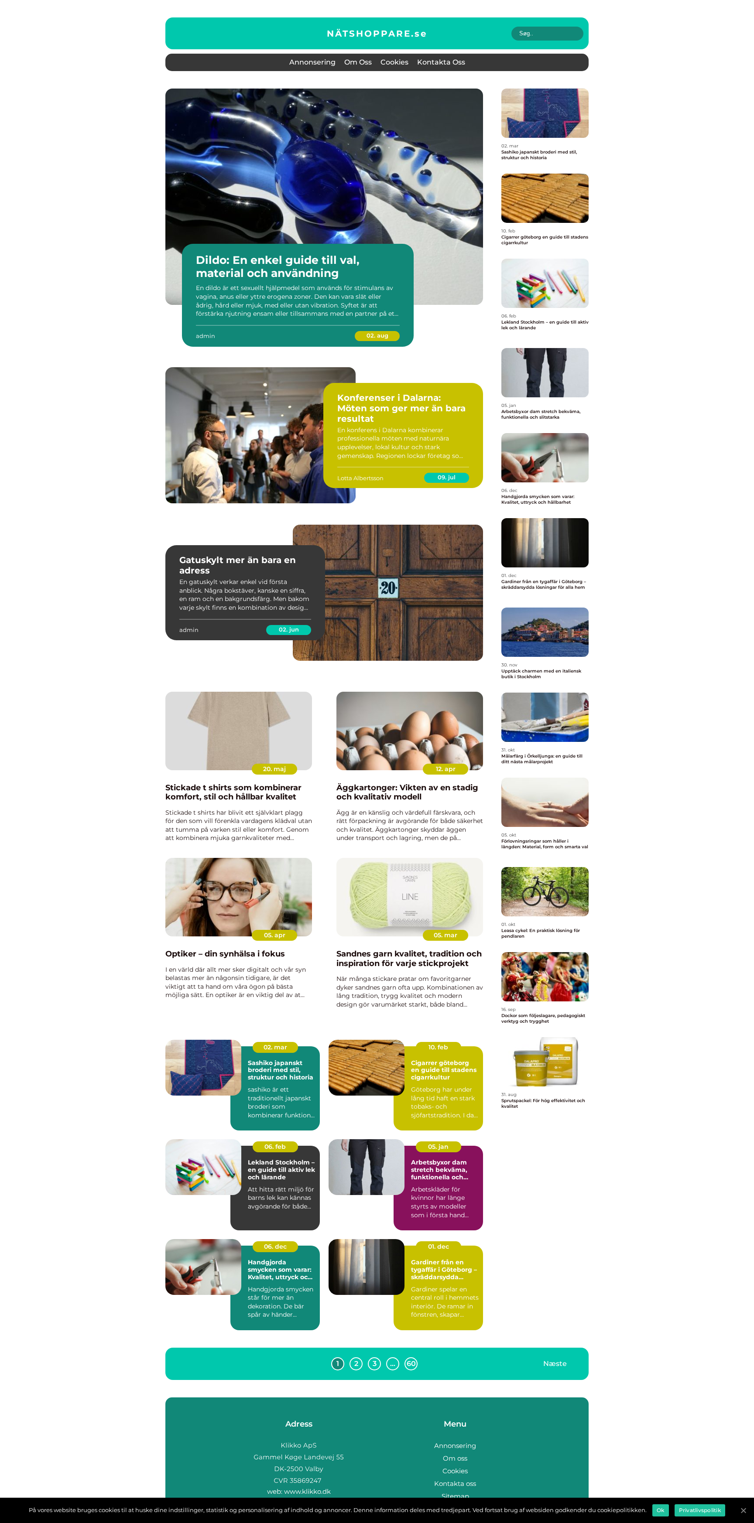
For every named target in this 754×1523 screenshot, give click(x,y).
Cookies (394, 62)
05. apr (274, 935)
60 (411, 1363)
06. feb (275, 1147)
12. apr (446, 769)
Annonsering (312, 62)
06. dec (275, 1246)
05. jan (438, 1147)
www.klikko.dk (307, 1491)
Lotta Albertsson (360, 478)
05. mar (445, 935)
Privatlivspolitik (700, 1510)
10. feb (438, 1047)
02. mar (275, 1047)
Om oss (358, 62)
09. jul (447, 477)
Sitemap (455, 1496)
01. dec (438, 1246)
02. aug (377, 335)
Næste (555, 1363)
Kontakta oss (441, 62)
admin (205, 335)
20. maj (274, 769)
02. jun (289, 629)
